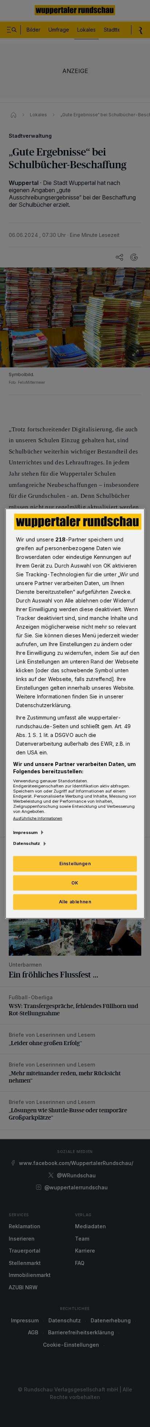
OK (75, 882)
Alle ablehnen (75, 901)
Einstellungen (75, 863)
